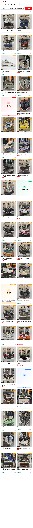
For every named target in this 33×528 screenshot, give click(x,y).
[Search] (29, 1)
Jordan (3, 50)
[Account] (31, 1)
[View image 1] (23, 48)
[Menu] (2, 1)
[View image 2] (24, 48)
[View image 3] (9, 48)
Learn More (8, 115)
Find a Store (24, 387)
